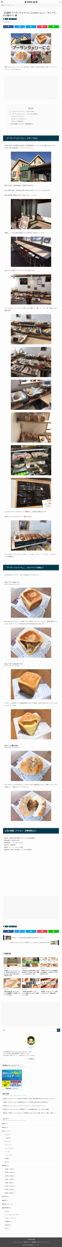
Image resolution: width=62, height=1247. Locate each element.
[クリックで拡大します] (31, 48)
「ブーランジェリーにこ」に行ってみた (22, 111)
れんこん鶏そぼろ (18, 121)
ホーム (16, 1242)
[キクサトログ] (31, 2)
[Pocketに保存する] (42, 26)
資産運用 (7, 1207)
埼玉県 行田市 (10, 1189)
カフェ (8, 1141)
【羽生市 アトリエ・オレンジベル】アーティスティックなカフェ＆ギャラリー (24, 1105)
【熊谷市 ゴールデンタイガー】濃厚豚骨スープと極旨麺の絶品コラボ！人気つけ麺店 (26, 1109)
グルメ (7, 1131)
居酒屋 (7, 1158)
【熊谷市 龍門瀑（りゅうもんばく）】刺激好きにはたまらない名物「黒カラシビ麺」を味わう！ (29, 1113)
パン (6, 19)
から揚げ (8, 1138)
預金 (7, 1228)
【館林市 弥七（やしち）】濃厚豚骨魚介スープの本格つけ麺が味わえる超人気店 (25, 1102)
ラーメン (8, 1155)
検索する (58, 1030)
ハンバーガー (9, 1148)
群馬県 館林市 (10, 1193)
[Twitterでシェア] (19, 26)
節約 (6, 1200)
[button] (2, 2)
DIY (6, 1123)
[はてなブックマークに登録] (31, 26)
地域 (6, 1165)
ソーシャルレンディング (12, 1214)
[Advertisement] (31, 87)
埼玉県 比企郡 (10, 1179)
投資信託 (8, 1225)
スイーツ (8, 1144)
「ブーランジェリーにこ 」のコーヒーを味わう (24, 114)
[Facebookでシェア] (8, 26)
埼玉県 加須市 (10, 1172)
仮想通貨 (8, 1221)
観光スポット (8, 1204)
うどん (7, 1134)
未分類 (6, 1196)
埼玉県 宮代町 (10, 1176)
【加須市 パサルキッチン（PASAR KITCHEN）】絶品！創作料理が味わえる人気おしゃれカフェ (29, 1098)
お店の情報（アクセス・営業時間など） (22, 124)
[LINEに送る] (53, 26)
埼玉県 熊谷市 (10, 1182)
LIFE (6, 1127)
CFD (7, 1211)
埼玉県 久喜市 (12, 19)
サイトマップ (44, 1242)
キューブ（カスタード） (20, 119)
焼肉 (7, 1162)
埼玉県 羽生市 (10, 1186)
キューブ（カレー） (19, 116)
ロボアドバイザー (10, 1218)
